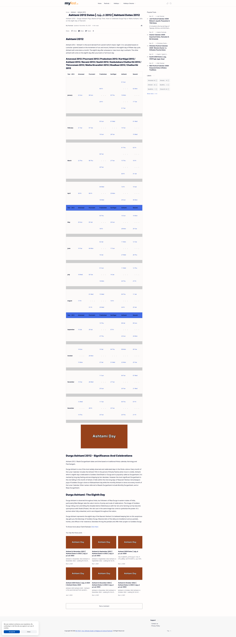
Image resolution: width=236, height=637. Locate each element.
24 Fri (123, 307)
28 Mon (123, 228)
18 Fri (101, 228)
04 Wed (101, 187)
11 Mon (123, 242)
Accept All (12, 631)
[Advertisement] (158, 126)
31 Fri (90, 307)
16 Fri (134, 160)
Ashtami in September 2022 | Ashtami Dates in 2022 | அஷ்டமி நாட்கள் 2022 (103, 554)
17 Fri (79, 301)
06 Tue (101, 154)
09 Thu (123, 294)
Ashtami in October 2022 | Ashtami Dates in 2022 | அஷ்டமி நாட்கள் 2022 (129, 585)
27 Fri (134, 281)
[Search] (170, 3)
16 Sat (101, 255)
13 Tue (80, 382)
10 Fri (112, 301)
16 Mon (123, 95)
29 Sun (123, 200)
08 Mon (123, 349)
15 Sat (80, 329)
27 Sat (101, 362)
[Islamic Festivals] (161, 32)
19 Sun (101, 134)
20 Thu (123, 415)
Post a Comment (104, 606)
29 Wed (101, 307)
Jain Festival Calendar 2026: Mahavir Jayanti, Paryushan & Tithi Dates (159, 21)
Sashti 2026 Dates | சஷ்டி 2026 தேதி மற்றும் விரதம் (157, 58)
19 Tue (80, 248)
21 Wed (135, 388)
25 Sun (101, 388)
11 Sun (101, 375)
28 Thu (135, 255)
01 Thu (123, 147)
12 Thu (135, 268)
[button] (167, 3)
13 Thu (101, 323)
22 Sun (80, 95)
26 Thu (123, 281)
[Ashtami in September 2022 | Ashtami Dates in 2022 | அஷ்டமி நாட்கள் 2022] (104, 542)
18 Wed (101, 200)
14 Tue (123, 128)
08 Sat (123, 323)
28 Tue (112, 134)
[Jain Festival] (160, 16)
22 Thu (80, 160)
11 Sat (135, 294)
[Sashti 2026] (165, 54)
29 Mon (91, 356)
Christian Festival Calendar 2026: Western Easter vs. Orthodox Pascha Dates (158, 48)
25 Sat (135, 307)
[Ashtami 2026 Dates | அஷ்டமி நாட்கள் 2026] (130, 542)
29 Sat (91, 329)
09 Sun (135, 323)
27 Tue (112, 160)
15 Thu (123, 160)
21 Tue (80, 128)
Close (28, 631)
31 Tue (123, 108)
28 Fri (90, 408)
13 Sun (123, 215)
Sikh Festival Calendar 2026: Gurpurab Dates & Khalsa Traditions (159, 68)
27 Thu (101, 336)
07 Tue (91, 128)
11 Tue (101, 402)
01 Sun (123, 82)
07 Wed (135, 375)
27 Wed (123, 255)
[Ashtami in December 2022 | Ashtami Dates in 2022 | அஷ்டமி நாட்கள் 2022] (104, 573)
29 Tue (135, 228)
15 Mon (80, 362)
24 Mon (135, 336)
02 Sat (101, 242)
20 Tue (101, 167)
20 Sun (80, 222)
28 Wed (91, 382)
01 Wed (112, 121)
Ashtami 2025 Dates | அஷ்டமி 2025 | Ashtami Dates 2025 (78, 584)
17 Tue (135, 101)
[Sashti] (159, 54)
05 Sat (91, 222)
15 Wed (135, 134)
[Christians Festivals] (162, 43)
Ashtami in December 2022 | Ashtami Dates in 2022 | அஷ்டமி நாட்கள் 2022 (103, 585)
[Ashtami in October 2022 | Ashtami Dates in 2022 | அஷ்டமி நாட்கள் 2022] (130, 573)
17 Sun (112, 248)
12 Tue (135, 242)
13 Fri (123, 187)
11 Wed (123, 268)
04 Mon (91, 248)
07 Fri (112, 329)
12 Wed (80, 402)
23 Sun (123, 336)
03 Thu (101, 215)
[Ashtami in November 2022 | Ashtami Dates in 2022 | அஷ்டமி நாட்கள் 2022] (78, 542)
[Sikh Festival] (160, 63)
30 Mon (135, 200)
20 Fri (101, 101)
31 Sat (135, 174)
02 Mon (135, 88)
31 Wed (112, 362)
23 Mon (112, 193)
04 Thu (112, 349)
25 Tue (101, 415)
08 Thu (91, 160)
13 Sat (101, 349)
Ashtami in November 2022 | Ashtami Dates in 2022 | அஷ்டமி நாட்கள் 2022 (76, 554)
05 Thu (112, 95)
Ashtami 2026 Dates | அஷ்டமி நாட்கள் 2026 (128, 552)
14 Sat (135, 187)
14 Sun (80, 349)
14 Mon (135, 215)
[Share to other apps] (93, 31)
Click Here (94, 527)
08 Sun (91, 95)
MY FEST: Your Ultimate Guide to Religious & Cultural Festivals (94, 631)
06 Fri (101, 88)
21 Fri (134, 415)
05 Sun (101, 121)
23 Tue (135, 362)
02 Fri (134, 147)
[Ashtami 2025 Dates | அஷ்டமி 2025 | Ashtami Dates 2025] (78, 573)
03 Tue (91, 274)
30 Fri (123, 174)
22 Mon (123, 362)
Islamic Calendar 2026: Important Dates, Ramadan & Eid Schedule (159, 37)
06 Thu (123, 402)
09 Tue (135, 349)
